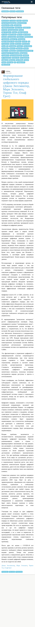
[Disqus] (17, 602)
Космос (24, 41)
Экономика (5, 572)
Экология (11, 572)
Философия (17, 25)
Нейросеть (20, 37)
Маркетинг (13, 39)
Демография (12, 34)
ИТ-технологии (6, 57)
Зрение (4, 37)
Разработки (5, 55)
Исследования (24, 57)
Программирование (16, 55)
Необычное (26, 27)
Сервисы (18, 41)
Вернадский (23, 53)
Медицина (12, 50)
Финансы (12, 48)
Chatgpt (25, 20)
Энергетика (18, 27)
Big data (19, 34)
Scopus (14, 32)
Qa (15, 62)
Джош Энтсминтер (8, 565)
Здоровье (19, 48)
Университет (21, 62)
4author (26, 48)
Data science (28, 46)
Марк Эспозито (21, 565)
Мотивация (27, 34)
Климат (19, 20)
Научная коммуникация (9, 23)
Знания (26, 60)
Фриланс (12, 60)
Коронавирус (11, 37)
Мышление (5, 20)
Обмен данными (23, 32)
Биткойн (4, 30)
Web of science (6, 32)
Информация (28, 37)
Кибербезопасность (8, 27)
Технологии (19, 572)
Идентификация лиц (8, 41)
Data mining (19, 60)
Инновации (21, 39)
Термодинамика (13, 30)
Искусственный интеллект (25, 50)
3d (7, 46)
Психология (25, 44)
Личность (20, 46)
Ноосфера (13, 46)
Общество (5, 50)
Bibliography (5, 25)
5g (29, 41)
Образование (6, 64)
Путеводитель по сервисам (10, 53)
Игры (3, 46)
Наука (4, 62)
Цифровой (5, 60)
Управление (5, 39)
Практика (10, 62)
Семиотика (15, 57)
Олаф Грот (8, 568)
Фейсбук (25, 55)
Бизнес (12, 44)
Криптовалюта (21, 23)
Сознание (12, 20)
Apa (11, 25)
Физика (21, 30)
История (4, 34)
